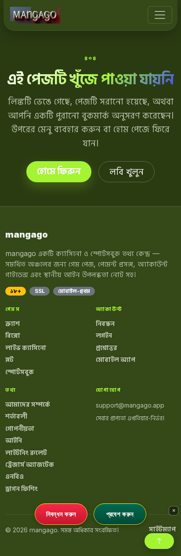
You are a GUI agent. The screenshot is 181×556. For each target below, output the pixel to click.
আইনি (13, 440)
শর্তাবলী (16, 416)
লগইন (104, 335)
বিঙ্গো (12, 335)
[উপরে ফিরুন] (159, 541)
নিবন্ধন (105, 324)
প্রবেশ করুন (120, 513)
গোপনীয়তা (19, 429)
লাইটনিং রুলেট (26, 453)
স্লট (9, 360)
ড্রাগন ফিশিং (21, 489)
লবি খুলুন (126, 171)
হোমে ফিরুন (59, 171)
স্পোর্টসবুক (19, 372)
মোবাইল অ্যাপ (115, 360)
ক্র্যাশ (12, 324)
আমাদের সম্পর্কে (27, 404)
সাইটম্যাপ (162, 529)
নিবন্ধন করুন (61, 513)
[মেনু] (160, 15)
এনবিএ (14, 476)
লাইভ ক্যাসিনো (25, 348)
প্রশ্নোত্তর (106, 348)
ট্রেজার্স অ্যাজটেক (29, 465)
